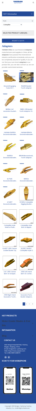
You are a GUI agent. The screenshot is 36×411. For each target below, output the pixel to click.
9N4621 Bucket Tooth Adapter (26, 87)
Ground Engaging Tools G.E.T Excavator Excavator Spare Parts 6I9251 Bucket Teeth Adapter (9, 87)
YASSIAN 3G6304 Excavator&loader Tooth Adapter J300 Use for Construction (9, 133)
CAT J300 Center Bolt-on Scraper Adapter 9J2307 (10, 273)
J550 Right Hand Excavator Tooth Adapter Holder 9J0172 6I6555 (10, 296)
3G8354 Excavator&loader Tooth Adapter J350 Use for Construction (9, 157)
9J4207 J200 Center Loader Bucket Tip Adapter (10, 249)
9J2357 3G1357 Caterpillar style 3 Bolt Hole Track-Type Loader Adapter (26, 249)
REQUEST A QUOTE (18, 41)
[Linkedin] (9, 357)
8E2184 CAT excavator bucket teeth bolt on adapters (9, 110)
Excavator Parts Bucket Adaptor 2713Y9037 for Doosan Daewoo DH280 (26, 296)
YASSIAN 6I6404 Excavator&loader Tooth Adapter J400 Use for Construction (26, 133)
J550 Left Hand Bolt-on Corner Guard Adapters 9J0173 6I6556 (26, 273)
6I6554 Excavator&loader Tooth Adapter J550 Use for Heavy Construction (26, 180)
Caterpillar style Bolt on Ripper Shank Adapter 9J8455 (26, 226)
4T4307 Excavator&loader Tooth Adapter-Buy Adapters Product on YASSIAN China (10, 203)
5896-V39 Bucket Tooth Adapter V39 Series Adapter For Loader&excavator (26, 110)
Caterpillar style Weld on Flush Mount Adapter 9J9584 (9, 226)
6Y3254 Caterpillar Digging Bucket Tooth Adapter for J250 (26, 203)
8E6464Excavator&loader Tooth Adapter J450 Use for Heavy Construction (26, 157)
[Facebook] (5, 357)
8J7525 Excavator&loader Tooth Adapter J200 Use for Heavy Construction (10, 180)
